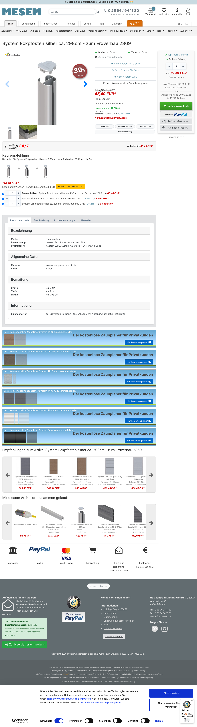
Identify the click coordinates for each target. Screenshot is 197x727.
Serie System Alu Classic (127, 63)
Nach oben (98, 586)
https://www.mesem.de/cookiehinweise (68, 698)
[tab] (19, 220)
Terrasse (70, 23)
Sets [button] (149, 30)
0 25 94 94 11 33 (163, 613)
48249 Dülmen (124, 114)
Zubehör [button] (185, 30)
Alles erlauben (171, 693)
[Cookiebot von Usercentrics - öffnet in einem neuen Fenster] (19, 721)
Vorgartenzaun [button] (96, 30)
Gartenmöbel (28, 23)
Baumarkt (117, 23)
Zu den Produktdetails (110, 57)
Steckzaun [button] (136, 30)
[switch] (89, 720)
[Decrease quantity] (169, 66)
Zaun (10, 23)
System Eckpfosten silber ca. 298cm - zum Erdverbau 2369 (62, 193)
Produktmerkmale (19, 220)
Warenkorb (150, 11)
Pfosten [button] (171, 30)
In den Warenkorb (178, 106)
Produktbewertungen (65, 220)
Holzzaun (48, 30)
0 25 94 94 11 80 (163, 609)
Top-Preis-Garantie (178, 54)
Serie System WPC (127, 76)
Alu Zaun (35, 30)
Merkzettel (164, 14)
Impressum (110, 613)
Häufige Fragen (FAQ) (115, 609)
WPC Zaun (22, 30)
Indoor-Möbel (51, 23)
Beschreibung (41, 220)
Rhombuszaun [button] (117, 30)
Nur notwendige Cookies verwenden (171, 705)
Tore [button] (159, 30)
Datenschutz (111, 617)
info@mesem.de (163, 616)
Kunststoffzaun (64, 30)
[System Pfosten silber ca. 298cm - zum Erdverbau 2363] (27, 169)
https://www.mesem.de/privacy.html (100, 702)
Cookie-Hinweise (113, 628)
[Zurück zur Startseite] (21, 11)
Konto (188, 14)
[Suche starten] (98, 11)
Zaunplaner (7, 30)
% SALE (134, 23)
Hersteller (86, 220)
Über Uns (183, 24)
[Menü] (192, 701)
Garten (87, 23)
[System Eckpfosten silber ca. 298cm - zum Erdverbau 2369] (8, 169)
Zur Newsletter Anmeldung (26, 644)
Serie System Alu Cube (126, 70)
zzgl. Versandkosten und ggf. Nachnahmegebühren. (129, 667)
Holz (101, 23)
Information (177, 14)
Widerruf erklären (114, 636)
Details (159, 721)
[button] (85, 84)
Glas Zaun (80, 30)
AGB (106, 624)
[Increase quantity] (183, 66)
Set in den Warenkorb (71, 186)
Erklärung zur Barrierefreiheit (119, 620)
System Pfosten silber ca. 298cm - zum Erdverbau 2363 (52, 198)
